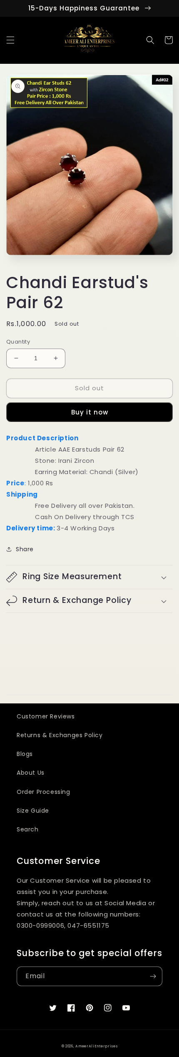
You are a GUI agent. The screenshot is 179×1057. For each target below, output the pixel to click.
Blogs (25, 754)
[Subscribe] (153, 976)
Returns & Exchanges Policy (60, 735)
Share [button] (25, 549)
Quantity (18, 342)
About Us (31, 772)
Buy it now (89, 412)
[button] (10, 40)
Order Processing (43, 792)
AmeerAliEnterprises (96, 1046)
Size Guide (33, 810)
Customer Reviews (46, 716)
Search (28, 829)
